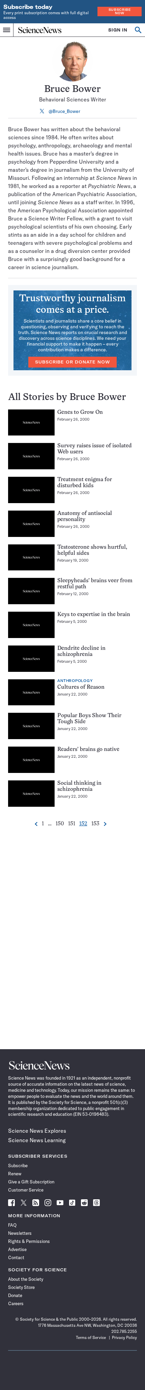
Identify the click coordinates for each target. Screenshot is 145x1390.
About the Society (25, 1279)
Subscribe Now (120, 11)
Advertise (17, 1249)
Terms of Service (91, 1337)
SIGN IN (117, 29)
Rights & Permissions (29, 1241)
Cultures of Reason (81, 687)
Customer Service (26, 1190)
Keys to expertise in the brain (93, 614)
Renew (14, 1173)
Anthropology (74, 681)
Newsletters (20, 1233)
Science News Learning (37, 1140)
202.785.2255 (124, 1331)
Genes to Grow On (80, 412)
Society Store (21, 1287)
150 (60, 824)
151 (71, 824)
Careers (16, 1303)
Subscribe (18, 1165)
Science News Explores (37, 1130)
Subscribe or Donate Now (72, 361)
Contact (16, 1257)
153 (95, 824)
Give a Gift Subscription (31, 1181)
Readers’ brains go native (88, 749)
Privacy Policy (124, 1337)
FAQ (12, 1225)
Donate (15, 1295)
